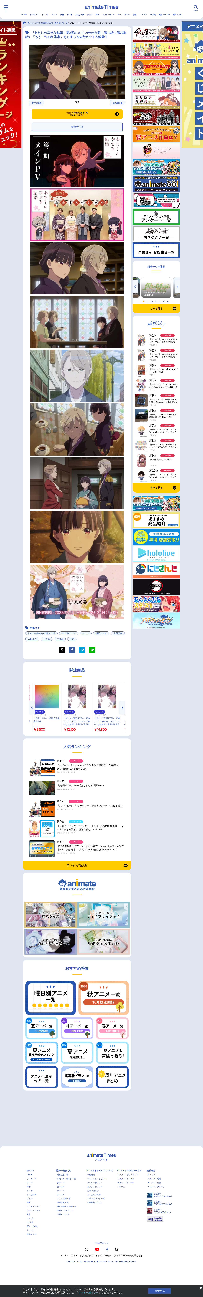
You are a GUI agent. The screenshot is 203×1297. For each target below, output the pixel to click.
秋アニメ (61, 1191)
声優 (62, 15)
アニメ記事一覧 (63, 1198)
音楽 (135, 15)
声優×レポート (63, 1214)
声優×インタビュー (65, 1210)
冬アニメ (61, 1195)
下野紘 (46, 639)
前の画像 (37, 103)
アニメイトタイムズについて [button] (99, 1170)
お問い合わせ (93, 1191)
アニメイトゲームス (125, 1179)
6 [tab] (164, 300)
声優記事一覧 (62, 1202)
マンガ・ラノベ (108, 15)
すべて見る (156, 487)
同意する (160, 1291)
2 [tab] (148, 300)
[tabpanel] (156, 287)
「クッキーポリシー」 (88, 1292)
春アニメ (61, 1183)
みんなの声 (79, 15)
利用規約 (91, 1175)
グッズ (89, 15)
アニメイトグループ (156, 1187)
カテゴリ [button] (30, 1170)
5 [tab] (160, 300)
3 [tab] (152, 300)
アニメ (54, 15)
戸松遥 (60, 639)
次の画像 (116, 103)
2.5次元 (153, 15)
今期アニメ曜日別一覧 (66, 1179)
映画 (97, 15)
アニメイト (152, 1175)
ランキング (34, 15)
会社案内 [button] (151, 1170)
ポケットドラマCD (125, 1183)
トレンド (45, 15)
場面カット (101, 633)
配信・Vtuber (164, 15)
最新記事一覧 (62, 1175)
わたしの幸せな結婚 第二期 (41, 633)
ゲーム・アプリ (124, 15)
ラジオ (69, 15)
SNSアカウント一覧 (96, 1198)
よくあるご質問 (94, 1195)
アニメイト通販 (154, 1179)
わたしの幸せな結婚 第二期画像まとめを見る (77, 114)
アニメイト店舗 (154, 1183)
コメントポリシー (94, 1187)
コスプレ (143, 15)
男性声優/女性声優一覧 (66, 1206)
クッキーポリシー (94, 1183)
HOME (24, 15)
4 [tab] (156, 300)
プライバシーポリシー (96, 1179)
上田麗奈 (117, 633)
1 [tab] (144, 300)
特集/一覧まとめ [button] (63, 1170)
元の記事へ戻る (77, 127)
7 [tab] (168, 300)
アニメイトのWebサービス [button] (129, 1170)
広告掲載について (94, 1202)
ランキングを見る (77, 865)
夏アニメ (61, 1187)
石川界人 (32, 639)
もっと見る (156, 308)
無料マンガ (177, 15)
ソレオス (121, 1187)
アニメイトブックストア (127, 1175)
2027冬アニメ (69, 633)
